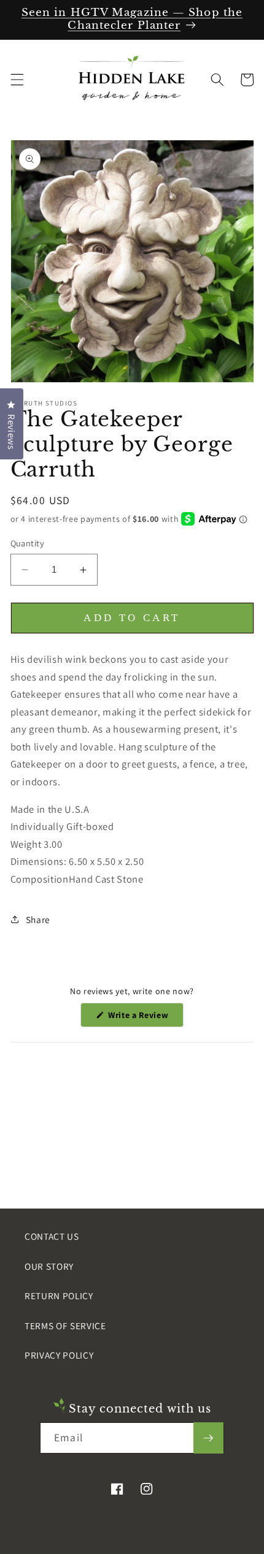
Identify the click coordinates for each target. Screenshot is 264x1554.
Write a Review (145, 1018)
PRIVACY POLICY (59, 1355)
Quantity (27, 543)
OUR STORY (49, 1266)
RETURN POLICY (59, 1295)
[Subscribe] (208, 1438)
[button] (16, 79)
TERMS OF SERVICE (65, 1325)
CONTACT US (52, 1236)
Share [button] (38, 919)
